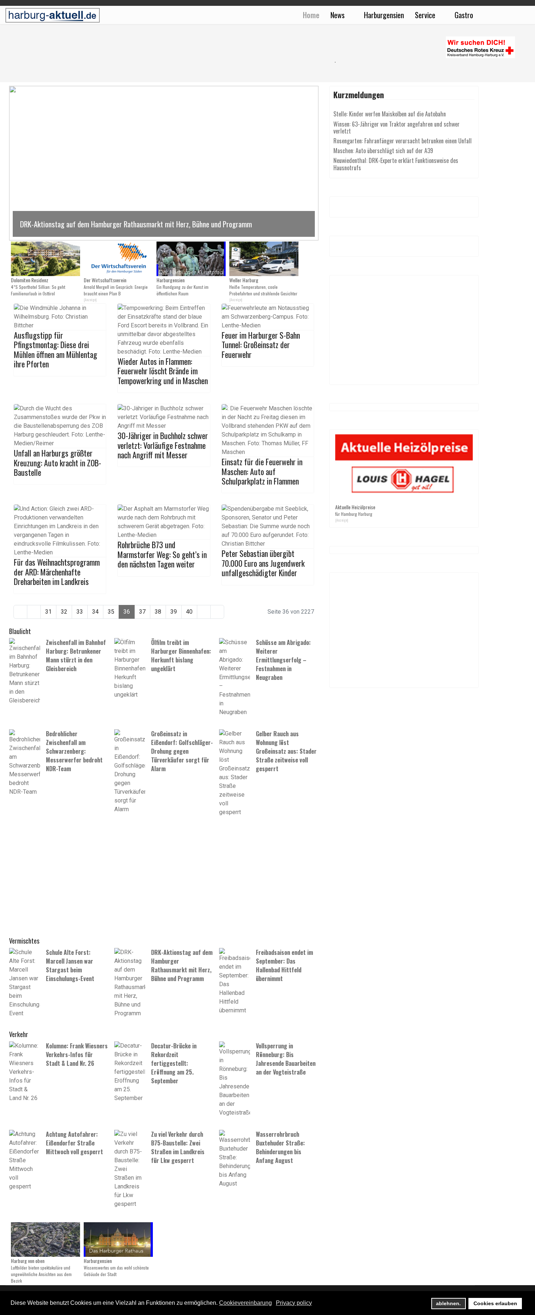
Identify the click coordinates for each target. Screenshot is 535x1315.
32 (64, 611)
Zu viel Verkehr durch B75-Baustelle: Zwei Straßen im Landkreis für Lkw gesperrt (178, 1147)
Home (311, 14)
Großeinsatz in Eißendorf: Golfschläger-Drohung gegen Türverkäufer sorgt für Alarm (182, 751)
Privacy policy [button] (294, 1303)
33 (79, 611)
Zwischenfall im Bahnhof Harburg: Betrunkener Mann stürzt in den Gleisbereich (76, 655)
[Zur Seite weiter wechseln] (204, 612)
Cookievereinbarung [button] (245, 1303)
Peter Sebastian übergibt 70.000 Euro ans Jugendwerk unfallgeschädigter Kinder (263, 562)
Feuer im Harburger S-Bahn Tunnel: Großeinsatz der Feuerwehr (261, 344)
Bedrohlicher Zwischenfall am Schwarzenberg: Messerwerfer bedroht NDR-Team (74, 751)
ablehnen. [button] (448, 1303)
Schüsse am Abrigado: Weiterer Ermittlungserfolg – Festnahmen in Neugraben (283, 660)
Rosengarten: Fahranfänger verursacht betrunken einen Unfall (402, 140)
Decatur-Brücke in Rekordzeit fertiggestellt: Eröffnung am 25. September (174, 1063)
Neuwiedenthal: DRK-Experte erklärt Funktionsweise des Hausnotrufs (395, 164)
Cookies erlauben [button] (495, 1303)
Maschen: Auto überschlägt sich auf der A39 (383, 150)
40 (189, 611)
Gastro (464, 14)
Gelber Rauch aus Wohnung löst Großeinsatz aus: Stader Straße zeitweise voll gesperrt (286, 751)
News (337, 14)
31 (48, 611)
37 (142, 611)
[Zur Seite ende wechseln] (217, 612)
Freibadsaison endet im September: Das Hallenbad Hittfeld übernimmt (284, 965)
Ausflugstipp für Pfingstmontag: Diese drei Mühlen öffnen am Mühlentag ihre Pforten (55, 349)
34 (95, 611)
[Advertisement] (167, 61)
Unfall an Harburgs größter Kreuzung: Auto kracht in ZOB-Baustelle (57, 462)
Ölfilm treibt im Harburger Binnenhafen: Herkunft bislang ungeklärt (181, 655)
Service (425, 14)
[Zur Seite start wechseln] (20, 612)
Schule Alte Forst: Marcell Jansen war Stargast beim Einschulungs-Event (70, 965)
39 (173, 611)
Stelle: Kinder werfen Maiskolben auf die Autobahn (389, 113)
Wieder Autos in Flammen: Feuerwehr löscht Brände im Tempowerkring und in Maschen (163, 370)
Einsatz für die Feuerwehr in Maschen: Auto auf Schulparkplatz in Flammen (262, 471)
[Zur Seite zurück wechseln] (34, 612)
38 (158, 611)
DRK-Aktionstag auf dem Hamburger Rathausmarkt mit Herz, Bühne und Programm (182, 965)
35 (111, 611)
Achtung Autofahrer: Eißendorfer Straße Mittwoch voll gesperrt (74, 1143)
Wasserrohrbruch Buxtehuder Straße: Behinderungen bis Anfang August (280, 1147)
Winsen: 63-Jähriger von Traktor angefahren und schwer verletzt (396, 127)
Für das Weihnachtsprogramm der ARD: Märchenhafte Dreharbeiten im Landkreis (57, 571)
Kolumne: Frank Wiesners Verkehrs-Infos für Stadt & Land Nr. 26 (77, 1054)
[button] (163, 163)
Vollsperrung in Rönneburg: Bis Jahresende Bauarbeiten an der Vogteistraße (286, 1058)
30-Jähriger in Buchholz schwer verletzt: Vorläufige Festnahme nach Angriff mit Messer (163, 445)
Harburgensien (384, 14)
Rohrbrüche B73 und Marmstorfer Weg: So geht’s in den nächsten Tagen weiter (162, 554)
